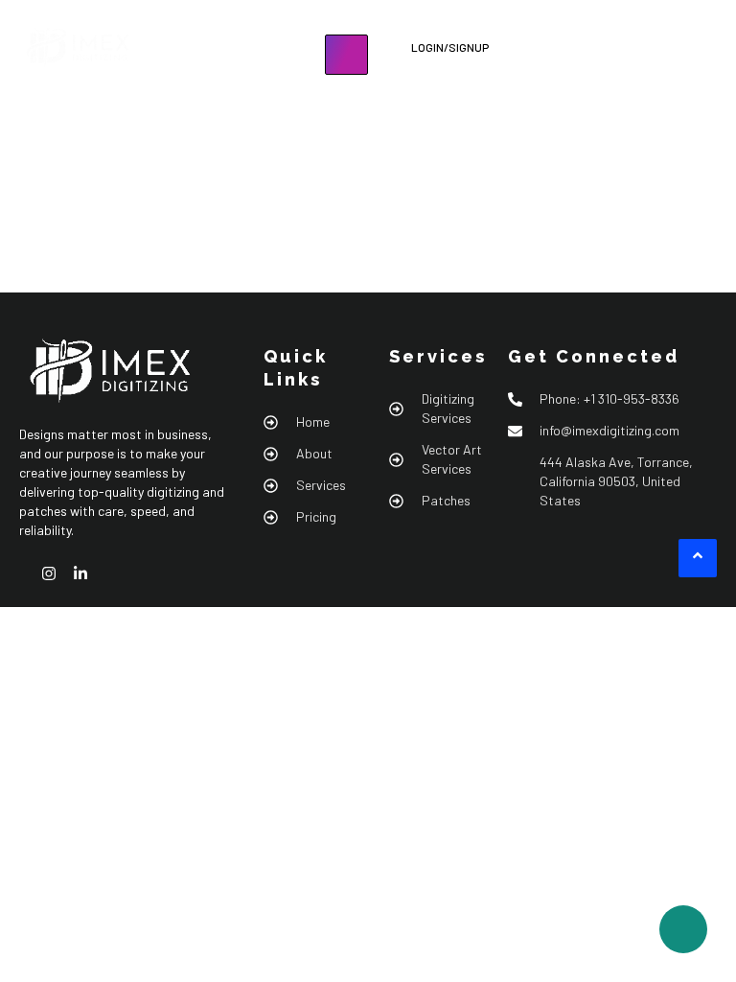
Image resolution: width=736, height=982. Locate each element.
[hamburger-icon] (346, 55)
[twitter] (119, 573)
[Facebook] (25, 573)
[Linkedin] (88, 573)
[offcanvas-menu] (357, 90)
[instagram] (56, 573)
